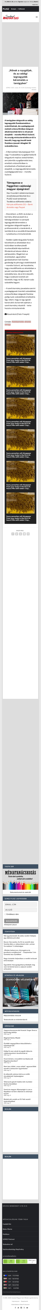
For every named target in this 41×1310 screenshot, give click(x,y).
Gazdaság (28, 87)
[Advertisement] (20, 43)
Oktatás (34, 89)
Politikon (6, 1234)
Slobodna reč (8, 1244)
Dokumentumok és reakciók (20, 892)
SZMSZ (8, 87)
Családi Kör (7, 1224)
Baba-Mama (7, 1229)
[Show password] (34, 910)
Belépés (13, 9)
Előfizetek (21, 9)
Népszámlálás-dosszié (12, 1015)
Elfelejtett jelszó (10, 924)
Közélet (33, 87)
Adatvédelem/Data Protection (20, 1304)
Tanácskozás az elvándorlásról (15, 1019)
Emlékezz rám (12, 914)
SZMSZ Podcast (9, 1239)
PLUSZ (6, 9)
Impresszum (15, 1301)
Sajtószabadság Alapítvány (13, 1249)
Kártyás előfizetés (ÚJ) (16, 204)
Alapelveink (24, 1301)
